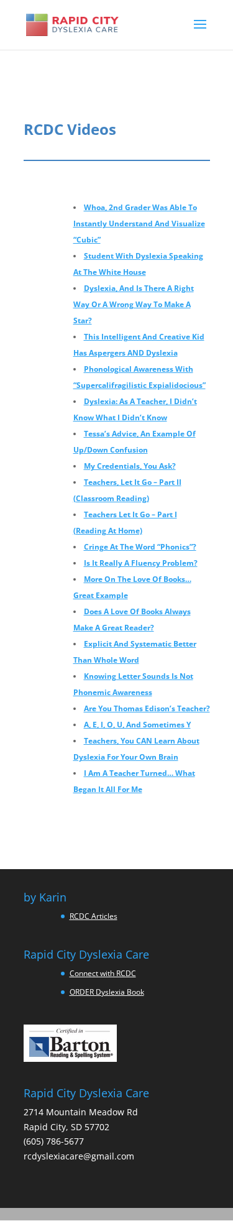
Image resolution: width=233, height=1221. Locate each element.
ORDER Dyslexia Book (107, 992)
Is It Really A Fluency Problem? (141, 563)
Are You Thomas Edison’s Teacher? (147, 708)
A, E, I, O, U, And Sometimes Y (137, 724)
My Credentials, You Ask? (130, 466)
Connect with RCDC (103, 973)
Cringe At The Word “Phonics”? (140, 546)
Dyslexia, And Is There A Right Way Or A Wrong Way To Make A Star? (133, 304)
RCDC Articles (93, 916)
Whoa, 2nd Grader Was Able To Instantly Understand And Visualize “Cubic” (139, 223)
